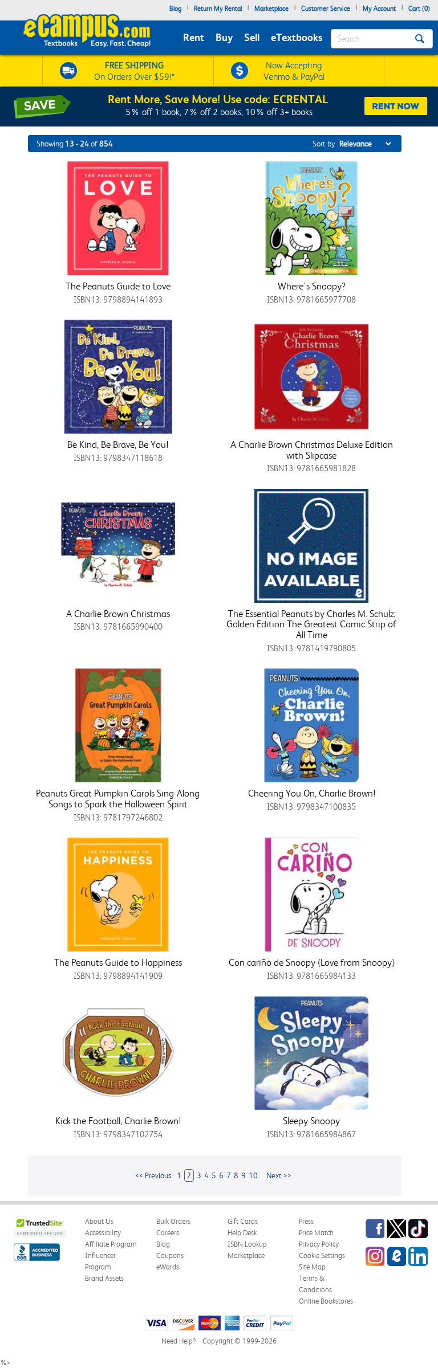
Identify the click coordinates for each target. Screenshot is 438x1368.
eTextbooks (296, 37)
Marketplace (271, 9)
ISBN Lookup (247, 1244)
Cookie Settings (322, 1255)
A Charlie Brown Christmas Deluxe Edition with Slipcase (311, 450)
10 (253, 1175)
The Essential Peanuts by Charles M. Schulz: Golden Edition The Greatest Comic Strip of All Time (311, 624)
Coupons (170, 1255)
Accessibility (103, 1232)
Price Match (316, 1232)
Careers (167, 1232)
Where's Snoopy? (312, 286)
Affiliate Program (111, 1244)
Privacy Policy (319, 1244)
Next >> (278, 1175)
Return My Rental (218, 9)
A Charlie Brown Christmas (118, 613)
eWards (167, 1267)
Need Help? (178, 1341)
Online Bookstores (326, 1301)
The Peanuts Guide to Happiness (118, 962)
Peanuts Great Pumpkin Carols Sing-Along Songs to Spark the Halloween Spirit (118, 798)
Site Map (312, 1267)
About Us (99, 1221)
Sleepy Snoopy (311, 1120)
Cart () (419, 9)
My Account (379, 9)
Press (306, 1221)
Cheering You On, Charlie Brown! (311, 793)
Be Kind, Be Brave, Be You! (117, 444)
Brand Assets (104, 1278)
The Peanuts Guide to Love (118, 286)
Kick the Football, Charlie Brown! (118, 1120)
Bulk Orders (173, 1221)
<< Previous (153, 1175)
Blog (175, 9)
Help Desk (242, 1232)
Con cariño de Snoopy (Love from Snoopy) (312, 962)
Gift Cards (243, 1221)
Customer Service (325, 9)
